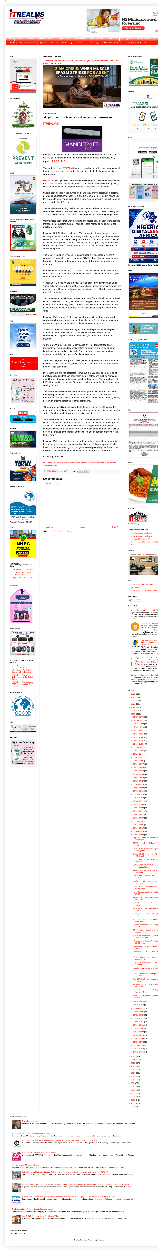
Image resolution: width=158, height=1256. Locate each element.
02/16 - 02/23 (138, 1032)
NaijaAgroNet (126, 39)
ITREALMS (50, 123)
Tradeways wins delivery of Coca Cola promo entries (32, 1209)
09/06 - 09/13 (138, 771)
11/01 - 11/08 (138, 744)
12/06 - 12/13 (138, 727)
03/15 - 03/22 (138, 1018)
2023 (133, 704)
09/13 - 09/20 (138, 767)
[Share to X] (83, 471)
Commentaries (80, 39)
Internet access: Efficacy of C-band (25, 1165)
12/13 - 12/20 (138, 724)
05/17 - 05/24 (138, 825)
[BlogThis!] (80, 471)
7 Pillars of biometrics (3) (140, 539)
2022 (133, 707)
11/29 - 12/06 (138, 730)
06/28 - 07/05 (138, 804)
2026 (133, 694)
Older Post (116, 527)
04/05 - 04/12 (138, 1008)
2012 (133, 1080)
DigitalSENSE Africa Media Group (144, 590)
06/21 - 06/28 (138, 808)
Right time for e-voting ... (31, 1121)
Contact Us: (113, 39)
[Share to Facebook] (85, 471)
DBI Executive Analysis (111, 43)
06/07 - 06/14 (138, 815)
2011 (133, 1083)
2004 (133, 1107)
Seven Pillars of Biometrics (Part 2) (144, 542)
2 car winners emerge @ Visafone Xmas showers (31, 1133)
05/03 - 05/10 (138, 831)
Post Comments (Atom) (63, 531)
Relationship (67, 43)
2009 (133, 1090)
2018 (133, 1060)
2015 (133, 1070)
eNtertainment (45, 39)
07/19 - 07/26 (138, 794)
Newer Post (48, 527)
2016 (133, 1066)
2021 (133, 711)
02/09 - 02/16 (138, 1035)
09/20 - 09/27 (138, 764)
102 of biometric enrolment (141, 533)
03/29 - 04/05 (138, 1012)
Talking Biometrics (62, 39)
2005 (133, 1103)
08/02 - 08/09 (138, 788)
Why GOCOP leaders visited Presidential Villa (40, 1216)
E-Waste (11, 43)
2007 (133, 1097)
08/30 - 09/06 (138, 774)
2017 (133, 1063)
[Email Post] (74, 471)
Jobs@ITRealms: (143, 39)
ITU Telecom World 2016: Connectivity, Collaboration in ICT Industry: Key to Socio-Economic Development (23, 669)
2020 (133, 714)
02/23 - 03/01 (138, 1028)
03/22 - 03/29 (138, 1015)
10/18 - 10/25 (138, 751)
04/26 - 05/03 (138, 835)
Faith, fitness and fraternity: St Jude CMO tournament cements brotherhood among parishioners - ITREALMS (65, 1172)
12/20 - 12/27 (138, 720)
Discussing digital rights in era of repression (39, 1153)
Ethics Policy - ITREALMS (135, 43)
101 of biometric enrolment (141, 536)
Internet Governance (27, 43)
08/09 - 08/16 (138, 784)
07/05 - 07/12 (138, 801)
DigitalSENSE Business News (142, 584)
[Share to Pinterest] (87, 471)
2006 (133, 1100)
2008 (133, 1093)
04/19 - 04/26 (138, 1002)
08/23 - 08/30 (138, 778)
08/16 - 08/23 (138, 781)
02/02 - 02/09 (138, 1038)
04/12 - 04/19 (138, 1005)
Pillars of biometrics (138, 545)
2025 (133, 697)
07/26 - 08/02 (138, 791)
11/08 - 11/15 (138, 740)
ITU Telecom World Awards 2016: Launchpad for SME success (22, 684)
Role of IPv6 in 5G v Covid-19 (23, 570)
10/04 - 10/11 (138, 757)
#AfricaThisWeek (97, 39)
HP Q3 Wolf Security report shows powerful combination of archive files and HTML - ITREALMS (59, 1140)
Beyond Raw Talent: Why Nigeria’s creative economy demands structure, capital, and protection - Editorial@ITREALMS (68, 1197)
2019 (133, 1056)
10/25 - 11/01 (138, 747)
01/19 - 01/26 (138, 1045)
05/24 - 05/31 (138, 821)
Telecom (54, 43)
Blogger (100, 1240)
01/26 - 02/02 (138, 1042)
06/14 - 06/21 (138, 811)
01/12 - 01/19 (138, 1049)
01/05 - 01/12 (138, 1052)
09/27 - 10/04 (138, 761)
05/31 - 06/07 (138, 818)
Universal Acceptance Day (87, 43)
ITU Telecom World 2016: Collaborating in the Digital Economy (22, 677)
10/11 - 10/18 (138, 754)
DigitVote (43, 43)
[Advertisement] (82, 505)
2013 (133, 1076)
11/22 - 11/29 (138, 734)
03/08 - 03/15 (138, 1022)
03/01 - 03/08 (138, 1025)
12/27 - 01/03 (138, 717)
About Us (20, 39)
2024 (133, 701)
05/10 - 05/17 (138, 828)
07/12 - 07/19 (138, 798)
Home (10, 39)
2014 (133, 1073)
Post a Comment (52, 483)
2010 (133, 1087)
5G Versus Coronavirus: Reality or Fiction (21, 574)
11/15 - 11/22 (138, 737)
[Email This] (78, 471)
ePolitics (31, 39)
